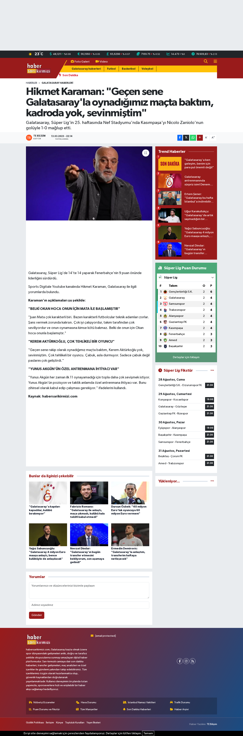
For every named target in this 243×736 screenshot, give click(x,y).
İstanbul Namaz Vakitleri (141, 702)
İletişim (50, 722)
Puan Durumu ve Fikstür (46, 709)
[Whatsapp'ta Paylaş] (193, 138)
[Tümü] (212, 481)
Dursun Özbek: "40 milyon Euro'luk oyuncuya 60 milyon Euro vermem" (128, 510)
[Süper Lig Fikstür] (212, 370)
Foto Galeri (82, 61)
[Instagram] (186, 661)
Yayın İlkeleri (93, 722)
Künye (59, 722)
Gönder (36, 615)
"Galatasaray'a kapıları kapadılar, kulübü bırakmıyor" (44, 510)
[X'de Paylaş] (186, 138)
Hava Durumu (88, 702)
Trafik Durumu (182, 702)
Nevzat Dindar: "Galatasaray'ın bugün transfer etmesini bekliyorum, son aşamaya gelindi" (87, 555)
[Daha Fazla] (200, 138)
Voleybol (147, 68)
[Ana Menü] (214, 62)
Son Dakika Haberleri (139, 709)
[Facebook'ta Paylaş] (179, 138)
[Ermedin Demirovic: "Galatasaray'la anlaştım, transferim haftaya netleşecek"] (130, 534)
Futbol (111, 68)
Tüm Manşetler (89, 709)
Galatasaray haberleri (86, 68)
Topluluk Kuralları (74, 722)
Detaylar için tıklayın (186, 357)
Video (104, 61)
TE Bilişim (212, 724)
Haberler (31, 83)
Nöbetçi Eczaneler (44, 702)
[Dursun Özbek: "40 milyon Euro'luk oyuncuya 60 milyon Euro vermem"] (130, 492)
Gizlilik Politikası (35, 722)
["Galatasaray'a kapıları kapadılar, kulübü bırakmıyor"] (48, 492)
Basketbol (128, 68)
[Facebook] (180, 661)
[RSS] (193, 661)
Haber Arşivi (182, 709)
